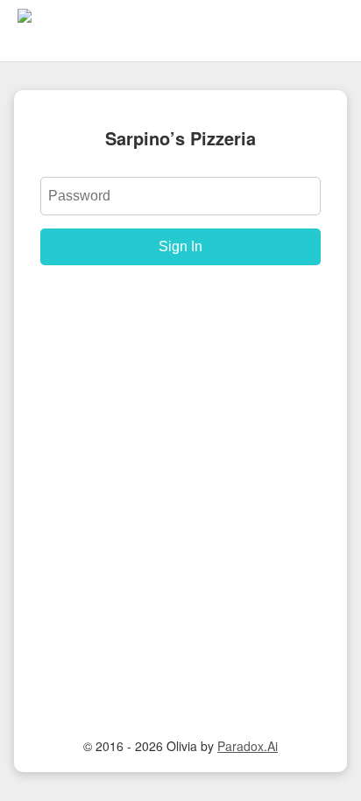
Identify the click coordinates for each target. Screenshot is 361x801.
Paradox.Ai (247, 746)
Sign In (180, 246)
